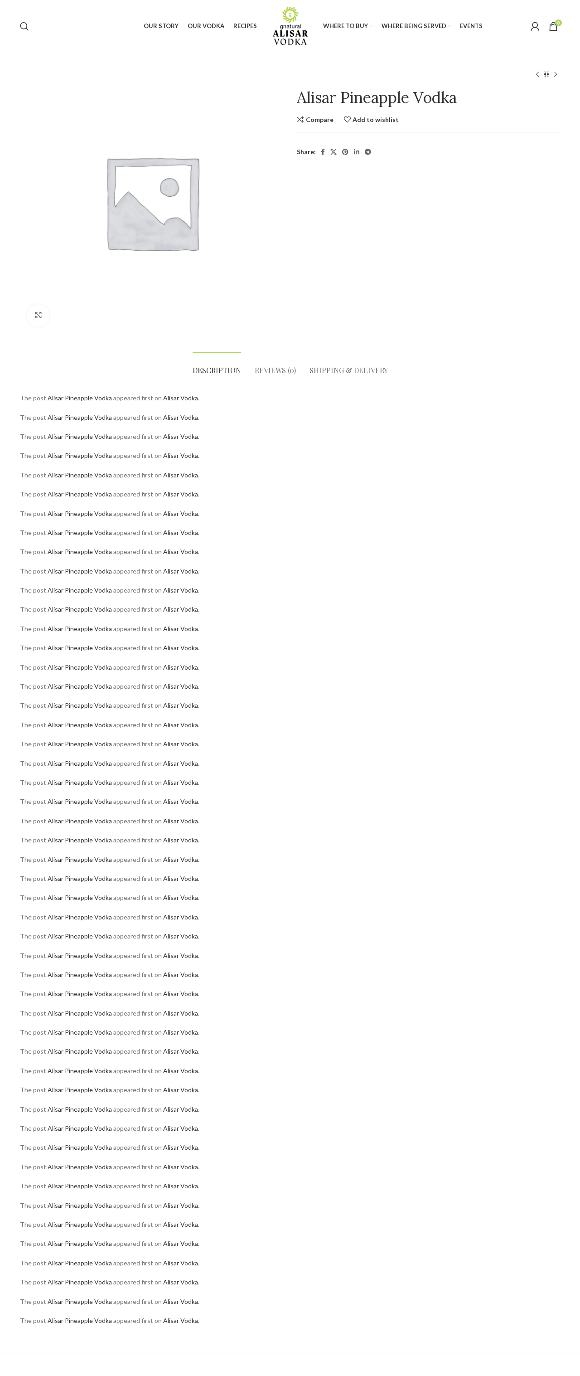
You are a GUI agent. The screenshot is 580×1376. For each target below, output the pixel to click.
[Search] (24, 26)
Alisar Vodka (180, 398)
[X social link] (333, 152)
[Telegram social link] (368, 152)
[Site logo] (290, 25)
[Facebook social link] (323, 152)
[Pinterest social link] (345, 152)
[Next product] (555, 74)
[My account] (535, 26)
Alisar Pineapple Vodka (80, 398)
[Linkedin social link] (356, 152)
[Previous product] (537, 74)
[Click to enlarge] (38, 315)
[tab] (217, 365)
